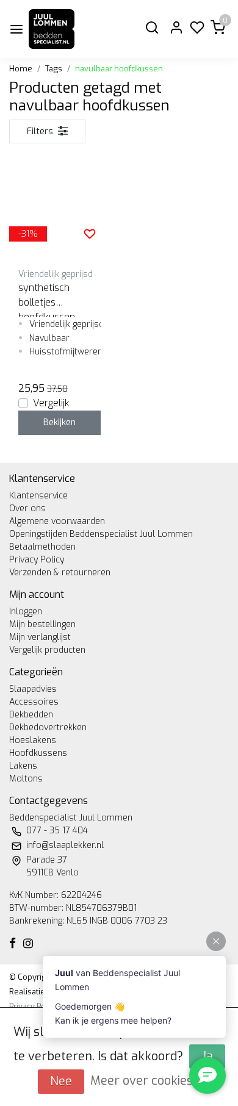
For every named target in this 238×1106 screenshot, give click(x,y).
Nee (61, 1081)
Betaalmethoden (42, 547)
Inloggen (25, 611)
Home (20, 68)
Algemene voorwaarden (57, 521)
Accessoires (34, 702)
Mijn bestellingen (42, 624)
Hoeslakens (32, 740)
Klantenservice (38, 495)
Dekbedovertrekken (48, 727)
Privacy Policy (36, 560)
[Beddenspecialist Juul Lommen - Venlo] (51, 29)
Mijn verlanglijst (40, 637)
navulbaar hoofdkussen (119, 68)
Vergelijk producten (47, 650)
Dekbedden (31, 714)
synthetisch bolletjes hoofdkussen (46, 299)
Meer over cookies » (146, 1080)
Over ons (27, 508)
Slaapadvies (33, 689)
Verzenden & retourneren (59, 572)
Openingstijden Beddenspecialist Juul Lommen (101, 534)
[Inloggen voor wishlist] (90, 234)
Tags (53, 68)
